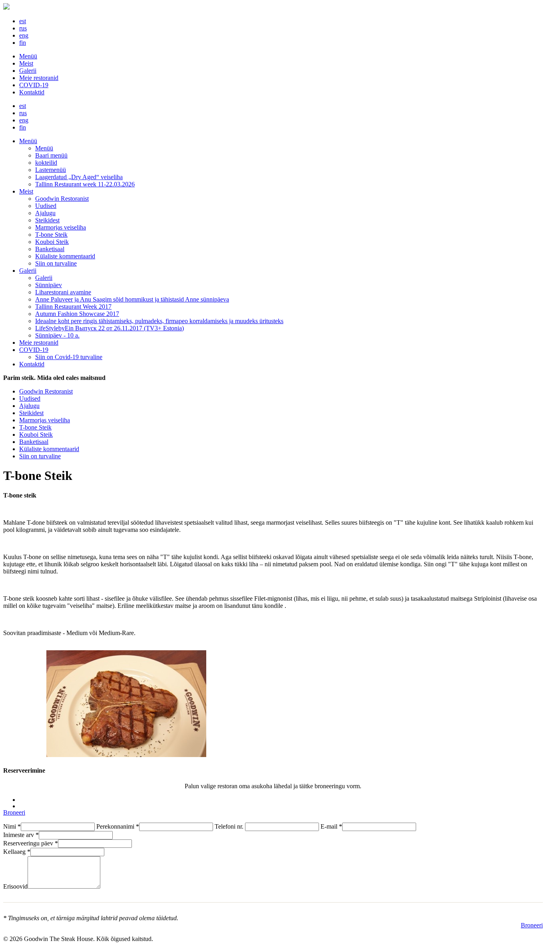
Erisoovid (15, 886)
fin (22, 42)
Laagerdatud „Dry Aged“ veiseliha (79, 177)
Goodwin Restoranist (62, 198)
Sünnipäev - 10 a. (57, 335)
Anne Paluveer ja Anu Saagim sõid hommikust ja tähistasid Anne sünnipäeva (132, 299)
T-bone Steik (51, 234)
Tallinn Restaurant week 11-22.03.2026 (85, 184)
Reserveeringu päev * (30, 843)
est (22, 21)
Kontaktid (31, 92)
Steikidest (47, 220)
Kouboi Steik (52, 241)
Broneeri (14, 812)
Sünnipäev (48, 285)
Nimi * (12, 826)
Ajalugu (45, 213)
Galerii (27, 70)
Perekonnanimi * (117, 826)
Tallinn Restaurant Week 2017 (73, 306)
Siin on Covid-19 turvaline (68, 357)
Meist (26, 63)
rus (23, 28)
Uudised (45, 205)
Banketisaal (49, 249)
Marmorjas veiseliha (60, 227)
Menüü (28, 56)
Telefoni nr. (230, 826)
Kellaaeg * (16, 851)
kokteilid (46, 162)
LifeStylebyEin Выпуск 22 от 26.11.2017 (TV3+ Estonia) (109, 328)
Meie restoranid (38, 77)
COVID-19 (33, 85)
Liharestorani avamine (63, 292)
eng (23, 35)
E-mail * (331, 826)
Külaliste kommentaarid (65, 256)
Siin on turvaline (56, 263)
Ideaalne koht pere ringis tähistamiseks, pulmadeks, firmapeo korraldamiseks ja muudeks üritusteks (159, 321)
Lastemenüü (50, 169)
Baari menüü (51, 155)
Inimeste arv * (21, 834)
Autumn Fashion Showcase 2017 (77, 313)
